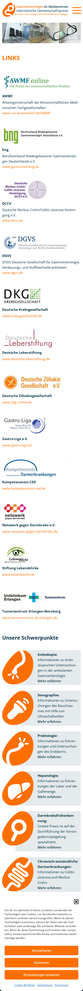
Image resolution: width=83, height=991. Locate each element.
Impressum (62, 985)
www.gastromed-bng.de (20, 166)
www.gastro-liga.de (17, 445)
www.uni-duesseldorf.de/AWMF (26, 113)
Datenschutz (44, 985)
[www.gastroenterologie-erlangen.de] (35, 10)
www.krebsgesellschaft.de (22, 316)
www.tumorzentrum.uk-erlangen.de (29, 617)
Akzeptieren (41, 950)
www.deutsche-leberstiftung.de (26, 359)
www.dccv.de (12, 220)
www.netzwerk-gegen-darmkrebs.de (30, 531)
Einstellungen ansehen (41, 975)
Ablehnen (41, 963)
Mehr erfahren (49, 681)
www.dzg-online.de (17, 402)
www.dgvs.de (12, 272)
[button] (76, 901)
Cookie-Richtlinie (24, 985)
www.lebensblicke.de (18, 574)
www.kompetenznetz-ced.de (24, 488)
